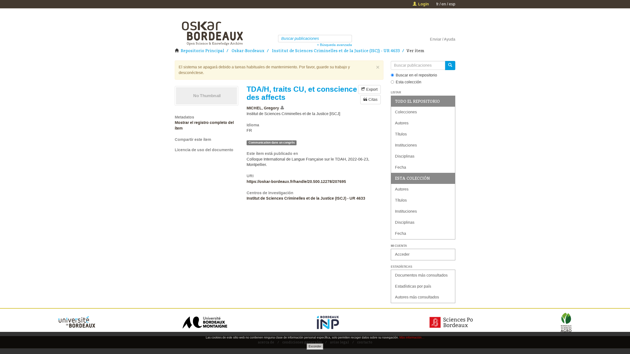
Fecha (400, 167)
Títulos (401, 134)
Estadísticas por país (413, 286)
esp (452, 4)
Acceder (402, 254)
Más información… (412, 337)
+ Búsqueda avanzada (334, 45)
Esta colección (408, 82)
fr (437, 4)
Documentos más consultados (421, 275)
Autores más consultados (417, 297)
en (443, 4)
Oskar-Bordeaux (248, 50)
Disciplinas (404, 156)
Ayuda (449, 39)
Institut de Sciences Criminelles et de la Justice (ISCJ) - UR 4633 (336, 50)
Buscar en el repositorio (416, 75)
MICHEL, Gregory (263, 108)
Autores (402, 123)
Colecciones (406, 112)
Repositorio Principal (202, 50)
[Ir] (349, 38)
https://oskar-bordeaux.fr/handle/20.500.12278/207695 (296, 181)
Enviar (435, 39)
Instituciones (406, 145)
